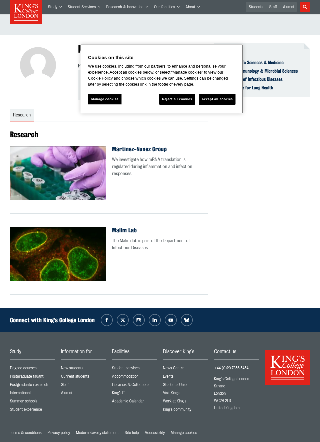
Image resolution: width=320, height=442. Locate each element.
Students (256, 7)
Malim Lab (124, 230)
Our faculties (168, 8)
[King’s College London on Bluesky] (187, 320)
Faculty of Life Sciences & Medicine (252, 62)
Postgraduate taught (32, 377)
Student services (134, 369)
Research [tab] (22, 115)
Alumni (288, 7)
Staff (273, 7)
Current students (83, 377)
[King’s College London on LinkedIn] (155, 320)
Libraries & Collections (134, 386)
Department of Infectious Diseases (251, 79)
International (32, 394)
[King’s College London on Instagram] (139, 320)
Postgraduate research (32, 386)
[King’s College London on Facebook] (107, 320)
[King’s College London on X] (123, 320)
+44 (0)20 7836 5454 (231, 368)
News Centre (185, 369)
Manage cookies (184, 433)
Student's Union (185, 386)
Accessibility (155, 433)
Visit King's (185, 394)
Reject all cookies (177, 99)
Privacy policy (59, 433)
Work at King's (185, 402)
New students (83, 369)
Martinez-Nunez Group (139, 149)
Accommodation (134, 377)
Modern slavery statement (97, 433)
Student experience (32, 410)
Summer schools (32, 402)
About (194, 8)
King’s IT (134, 394)
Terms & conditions (26, 433)
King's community (185, 410)
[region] (161, 79)
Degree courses (32, 369)
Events (185, 377)
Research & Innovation (128, 8)
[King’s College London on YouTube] (171, 320)
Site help (132, 433)
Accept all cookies (217, 99)
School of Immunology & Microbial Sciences (259, 71)
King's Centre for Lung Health (246, 87)
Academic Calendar (134, 402)
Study (56, 8)
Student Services (85, 8)
